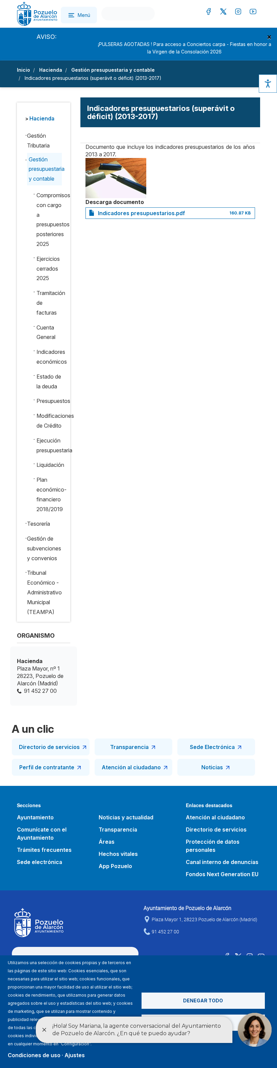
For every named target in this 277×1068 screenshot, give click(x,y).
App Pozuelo (115, 866)
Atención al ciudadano (131, 767)
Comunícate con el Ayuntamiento (42, 833)
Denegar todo (203, 1000)
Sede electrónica (39, 862)
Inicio (23, 70)
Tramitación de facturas (48, 303)
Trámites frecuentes (44, 849)
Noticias (212, 767)
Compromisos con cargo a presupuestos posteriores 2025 (48, 219)
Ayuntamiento (35, 817)
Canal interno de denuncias (222, 862)
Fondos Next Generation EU (222, 874)
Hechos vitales (118, 853)
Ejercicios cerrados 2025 (48, 268)
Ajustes (75, 1055)
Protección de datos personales (213, 845)
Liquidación (48, 464)
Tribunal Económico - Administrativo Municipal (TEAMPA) (44, 592)
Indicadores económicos (48, 356)
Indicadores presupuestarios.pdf (141, 213)
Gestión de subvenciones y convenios (44, 548)
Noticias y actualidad (126, 817)
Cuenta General (45, 332)
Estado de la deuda (48, 381)
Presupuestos (48, 400)
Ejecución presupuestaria (48, 445)
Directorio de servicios (49, 747)
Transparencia (129, 747)
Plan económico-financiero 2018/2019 (48, 494)
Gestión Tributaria (38, 140)
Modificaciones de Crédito (48, 420)
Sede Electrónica (212, 747)
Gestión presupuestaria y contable (113, 70)
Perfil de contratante (46, 767)
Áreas (107, 841)
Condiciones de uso (34, 1055)
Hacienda (50, 70)
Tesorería (38, 523)
